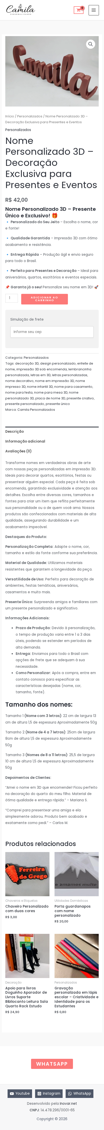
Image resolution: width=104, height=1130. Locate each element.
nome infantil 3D (40, 386)
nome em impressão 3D (54, 381)
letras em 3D (40, 375)
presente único (58, 404)
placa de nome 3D (50, 398)
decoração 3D (27, 363)
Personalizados (29, 116)
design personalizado (58, 363)
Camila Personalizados (36, 409)
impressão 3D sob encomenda (41, 369)
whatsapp (52, 1063)
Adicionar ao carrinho (44, 299)
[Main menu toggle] (94, 10)
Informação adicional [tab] (25, 441)
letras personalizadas (69, 375)
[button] (90, 44)
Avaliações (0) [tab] (18, 451)
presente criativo (80, 398)
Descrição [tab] (14, 431)
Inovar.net (68, 1103)
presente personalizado (24, 404)
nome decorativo (19, 381)
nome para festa (19, 392)
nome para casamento (73, 386)
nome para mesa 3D (50, 392)
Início (9, 116)
